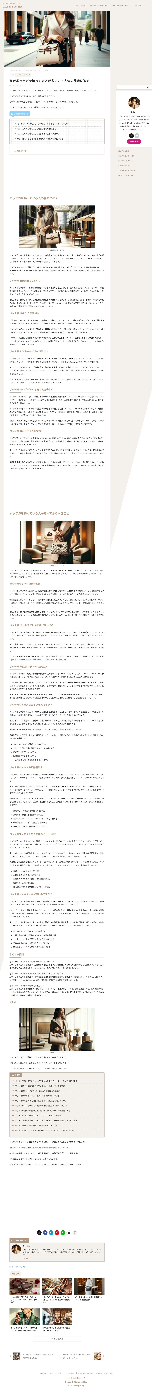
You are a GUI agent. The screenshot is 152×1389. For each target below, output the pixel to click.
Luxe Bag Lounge (12, 6)
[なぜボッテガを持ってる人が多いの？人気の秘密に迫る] (51, 1232)
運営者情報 (43, 1373)
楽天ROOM (134, 141)
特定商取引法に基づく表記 (104, 1373)
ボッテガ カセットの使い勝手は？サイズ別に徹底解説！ (88, 1298)
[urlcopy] (74, 1232)
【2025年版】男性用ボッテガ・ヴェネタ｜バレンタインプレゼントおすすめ (24, 1299)
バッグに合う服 (79, 5)
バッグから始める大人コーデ (76, 1378)
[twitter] (39, 1232)
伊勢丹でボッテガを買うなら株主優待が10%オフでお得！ (56, 1329)
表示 (23, 150)
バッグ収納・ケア (139, 5)
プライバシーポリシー (57, 1373)
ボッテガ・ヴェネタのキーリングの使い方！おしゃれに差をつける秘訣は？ (56, 1299)
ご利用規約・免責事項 (85, 1373)
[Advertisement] (57, 174)
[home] (27, 1258)
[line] (63, 1232)
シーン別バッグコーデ (120, 5)
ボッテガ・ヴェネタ (19, 1267)
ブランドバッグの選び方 (126, 170)
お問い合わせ (71, 1373)
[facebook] (45, 1232)
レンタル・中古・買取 (126, 175)
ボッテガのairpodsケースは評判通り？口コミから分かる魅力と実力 (24, 1329)
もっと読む (58, 1338)
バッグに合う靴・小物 (98, 5)
